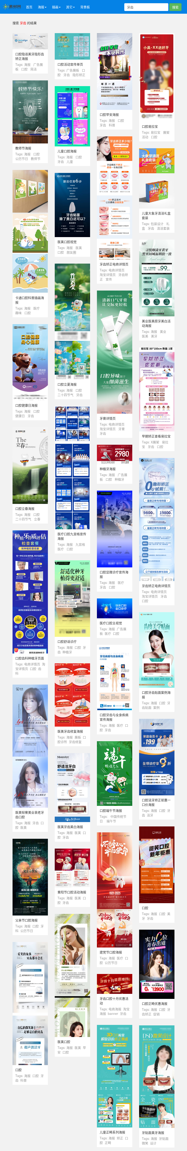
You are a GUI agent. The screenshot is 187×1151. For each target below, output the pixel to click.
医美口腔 (63, 1041)
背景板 (85, 7)
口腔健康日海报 (26, 405)
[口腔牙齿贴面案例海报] (156, 614)
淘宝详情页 (108, 274)
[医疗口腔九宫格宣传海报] (72, 408)
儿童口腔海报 (67, 151)
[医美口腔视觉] (72, 175)
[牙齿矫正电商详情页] (114, 138)
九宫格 (80, 544)
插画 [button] (55, 7)
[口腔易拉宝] (156, 35)
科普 (112, 125)
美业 (163, 331)
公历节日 (21, 158)
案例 (156, 707)
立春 (37, 519)
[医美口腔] (72, 916)
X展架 (155, 442)
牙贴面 (164, 1138)
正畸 (108, 1142)
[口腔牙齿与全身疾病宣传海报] (114, 647)
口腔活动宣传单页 (70, 64)
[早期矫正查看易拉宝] (156, 349)
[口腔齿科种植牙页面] (30, 532)
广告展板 (72, 70)
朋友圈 (71, 252)
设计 (153, 1143)
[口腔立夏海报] (72, 266)
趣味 (18, 312)
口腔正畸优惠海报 (154, 1003)
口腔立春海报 (24, 508)
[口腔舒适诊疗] (72, 562)
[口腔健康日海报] (30, 326)
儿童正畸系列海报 (112, 1132)
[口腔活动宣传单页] (72, 35)
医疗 (36, 308)
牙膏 (121, 428)
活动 (145, 137)
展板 (78, 737)
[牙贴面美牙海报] (156, 1027)
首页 (29, 7)
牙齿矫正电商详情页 (114, 264)
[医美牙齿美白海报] (72, 755)
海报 (27, 64)
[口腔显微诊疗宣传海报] (114, 493)
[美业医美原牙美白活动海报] (156, 242)
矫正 (120, 1138)
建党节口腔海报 (111, 952)
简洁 (33, 69)
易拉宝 (155, 132)
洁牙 (150, 815)
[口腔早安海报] (114, 35)
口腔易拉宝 (150, 126)
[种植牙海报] (114, 447)
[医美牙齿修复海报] (72, 665)
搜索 (175, 7)
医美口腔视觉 (67, 241)
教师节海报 (23, 148)
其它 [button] (69, 7)
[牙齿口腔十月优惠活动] (114, 976)
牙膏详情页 (108, 418)
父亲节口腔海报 (26, 920)
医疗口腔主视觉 (111, 623)
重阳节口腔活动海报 (71, 892)
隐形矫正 (79, 74)
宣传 (109, 279)
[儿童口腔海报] (72, 88)
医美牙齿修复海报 (70, 731)
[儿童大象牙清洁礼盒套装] (156, 150)
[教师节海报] (30, 82)
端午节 (111, 821)
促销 (156, 1014)
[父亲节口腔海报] (30, 841)
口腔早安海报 (109, 114)
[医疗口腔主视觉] (114, 600)
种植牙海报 (108, 468)
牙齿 (66, 74)
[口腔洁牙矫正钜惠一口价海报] (156, 721)
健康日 (20, 415)
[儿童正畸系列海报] (114, 1027)
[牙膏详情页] (114, 293)
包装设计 (157, 223)
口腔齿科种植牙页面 (29, 658)
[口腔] (156, 828)
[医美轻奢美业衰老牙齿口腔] (30, 687)
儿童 (70, 161)
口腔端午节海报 (111, 810)
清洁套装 (163, 228)
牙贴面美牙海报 (153, 1132)
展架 (166, 132)
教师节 (35, 158)
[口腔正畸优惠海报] (156, 932)
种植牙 (119, 479)
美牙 (154, 336)
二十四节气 (65, 394)
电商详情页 (117, 270)
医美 (78, 247)
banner (113, 1013)
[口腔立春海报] (30, 429)
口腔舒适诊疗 (67, 641)
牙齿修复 (75, 741)
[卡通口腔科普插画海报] (30, 172)
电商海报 (115, 1009)
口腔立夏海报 (67, 384)
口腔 (24, 69)
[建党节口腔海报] (114, 834)
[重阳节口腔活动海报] (72, 851)
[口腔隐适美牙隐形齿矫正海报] (30, 35)
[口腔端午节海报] (114, 743)
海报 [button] (41, 7)
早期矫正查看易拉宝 (156, 436)
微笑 (145, 1143)
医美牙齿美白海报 (70, 826)
